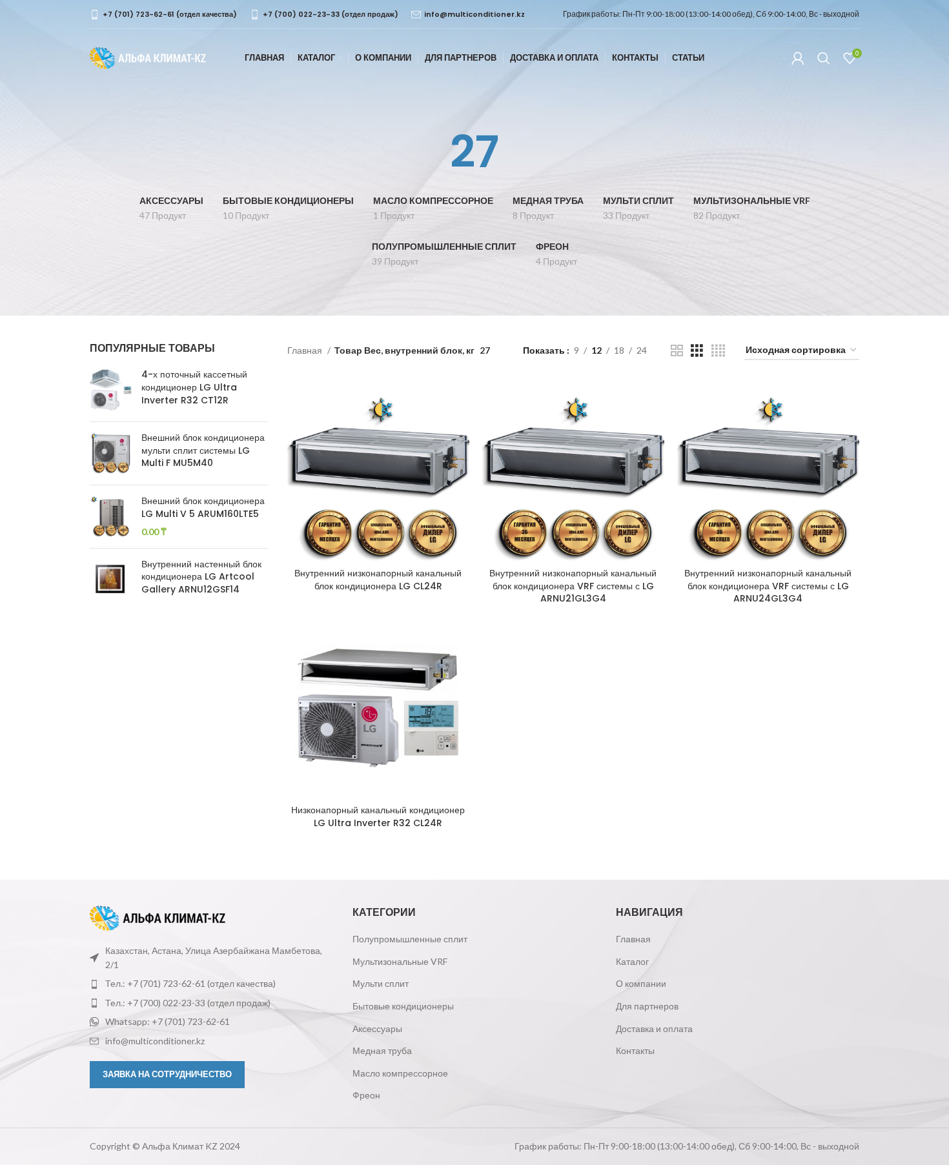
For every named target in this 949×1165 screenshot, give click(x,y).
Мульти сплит (380, 983)
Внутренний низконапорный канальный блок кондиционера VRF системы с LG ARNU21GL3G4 (573, 586)
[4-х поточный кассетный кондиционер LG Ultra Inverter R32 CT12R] (111, 390)
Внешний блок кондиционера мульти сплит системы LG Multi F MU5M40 (203, 450)
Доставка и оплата (654, 1028)
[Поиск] (824, 58)
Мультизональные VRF (399, 961)
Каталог (632, 961)
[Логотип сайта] (148, 57)
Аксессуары (377, 1028)
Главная (305, 350)
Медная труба (382, 1050)
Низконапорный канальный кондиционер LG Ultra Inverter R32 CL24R (378, 816)
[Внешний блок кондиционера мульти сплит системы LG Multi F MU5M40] (111, 453)
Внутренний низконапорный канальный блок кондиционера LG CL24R (378, 580)
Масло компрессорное (400, 1073)
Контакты (635, 1050)
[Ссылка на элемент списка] (211, 984)
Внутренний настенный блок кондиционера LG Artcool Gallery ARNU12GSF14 (201, 577)
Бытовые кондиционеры (403, 1005)
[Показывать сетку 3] (697, 351)
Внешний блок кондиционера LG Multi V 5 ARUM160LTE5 (203, 507)
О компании (641, 983)
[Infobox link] (163, 14)
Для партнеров (647, 1005)
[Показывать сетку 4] (718, 351)
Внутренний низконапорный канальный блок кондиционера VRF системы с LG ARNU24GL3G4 (768, 586)
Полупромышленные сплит (409, 938)
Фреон (366, 1094)
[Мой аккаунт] (798, 58)
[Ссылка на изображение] (157, 916)
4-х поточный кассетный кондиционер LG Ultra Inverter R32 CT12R (194, 387)
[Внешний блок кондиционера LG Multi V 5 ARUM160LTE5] (111, 516)
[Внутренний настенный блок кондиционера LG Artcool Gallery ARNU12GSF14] (111, 580)
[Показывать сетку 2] (677, 351)
